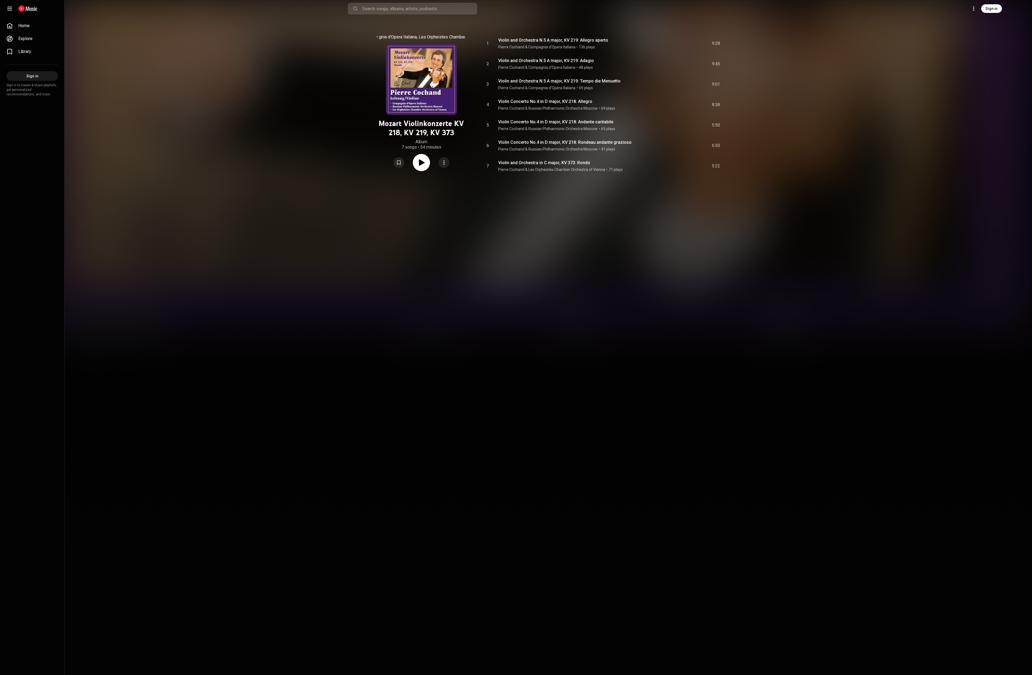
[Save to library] (399, 162)
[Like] (675, 43)
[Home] (27, 8)
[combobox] (419, 8)
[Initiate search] (355, 8)
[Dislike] (685, 43)
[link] (32, 25)
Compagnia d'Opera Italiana (391, 37)
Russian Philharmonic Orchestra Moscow (563, 108)
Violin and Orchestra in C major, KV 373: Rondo (544, 162)
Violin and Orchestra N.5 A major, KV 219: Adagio (546, 60)
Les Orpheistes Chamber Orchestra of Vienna (461, 37)
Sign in (992, 8)
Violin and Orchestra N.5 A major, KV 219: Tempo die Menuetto (559, 81)
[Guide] (9, 8)
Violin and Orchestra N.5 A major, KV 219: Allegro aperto (553, 40)
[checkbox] (716, 43)
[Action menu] (444, 162)
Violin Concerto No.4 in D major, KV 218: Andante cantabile (555, 121)
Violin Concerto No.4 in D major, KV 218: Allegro (545, 101)
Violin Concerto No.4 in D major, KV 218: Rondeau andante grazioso (565, 142)
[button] (398, 162)
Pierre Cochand (511, 47)
